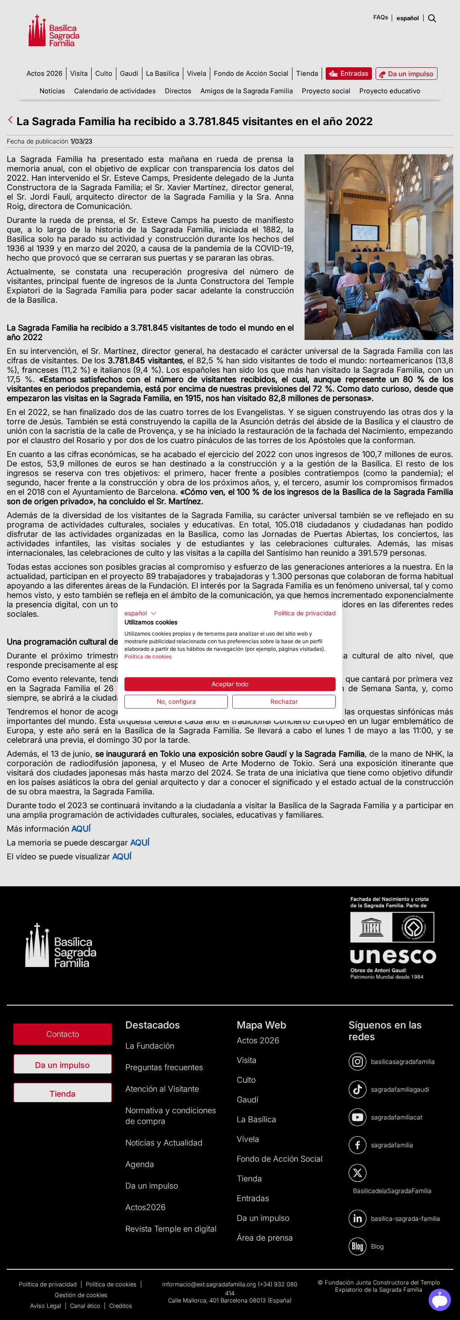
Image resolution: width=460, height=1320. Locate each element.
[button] (140, 613)
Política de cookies (148, 656)
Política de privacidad (305, 612)
